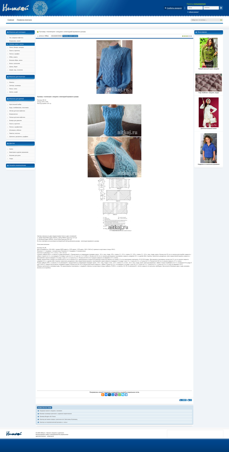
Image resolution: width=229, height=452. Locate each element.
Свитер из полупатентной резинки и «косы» (54, 422)
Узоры (11, 158)
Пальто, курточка (14, 50)
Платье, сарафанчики (15, 127)
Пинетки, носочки (14, 133)
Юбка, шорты (13, 57)
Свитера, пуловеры (15, 85)
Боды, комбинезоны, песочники (19, 107)
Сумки (11, 149)
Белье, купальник (14, 63)
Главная (11, 20)
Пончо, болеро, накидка (16, 47)
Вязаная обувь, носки (15, 60)
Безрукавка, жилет (15, 41)
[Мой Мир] (112, 394)
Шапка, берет (13, 67)
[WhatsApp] (119, 394)
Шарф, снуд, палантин (16, 70)
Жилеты (11, 82)
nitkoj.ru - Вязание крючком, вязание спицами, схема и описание (21, 8)
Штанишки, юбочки (15, 130)
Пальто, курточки (14, 124)
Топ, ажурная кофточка (16, 38)
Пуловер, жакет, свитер (16, 44)
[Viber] (116, 394)
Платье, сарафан (14, 54)
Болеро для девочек (15, 120)
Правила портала (24, 20)
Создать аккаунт (173, 8)
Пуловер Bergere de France (48, 416)
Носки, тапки (13, 89)
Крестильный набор (15, 104)
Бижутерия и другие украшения (18, 152)
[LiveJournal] (109, 394)
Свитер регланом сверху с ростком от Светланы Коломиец (58, 419)
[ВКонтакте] (106, 394)
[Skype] (122, 394)
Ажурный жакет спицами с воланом (51, 411)
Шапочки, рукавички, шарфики (18, 136)
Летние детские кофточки (17, 111)
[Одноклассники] (102, 394)
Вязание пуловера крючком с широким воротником (56, 413)
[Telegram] (126, 394)
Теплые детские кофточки (17, 117)
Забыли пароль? (194, 12)
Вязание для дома (15, 155)
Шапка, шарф (13, 92)
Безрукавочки (13, 114)
